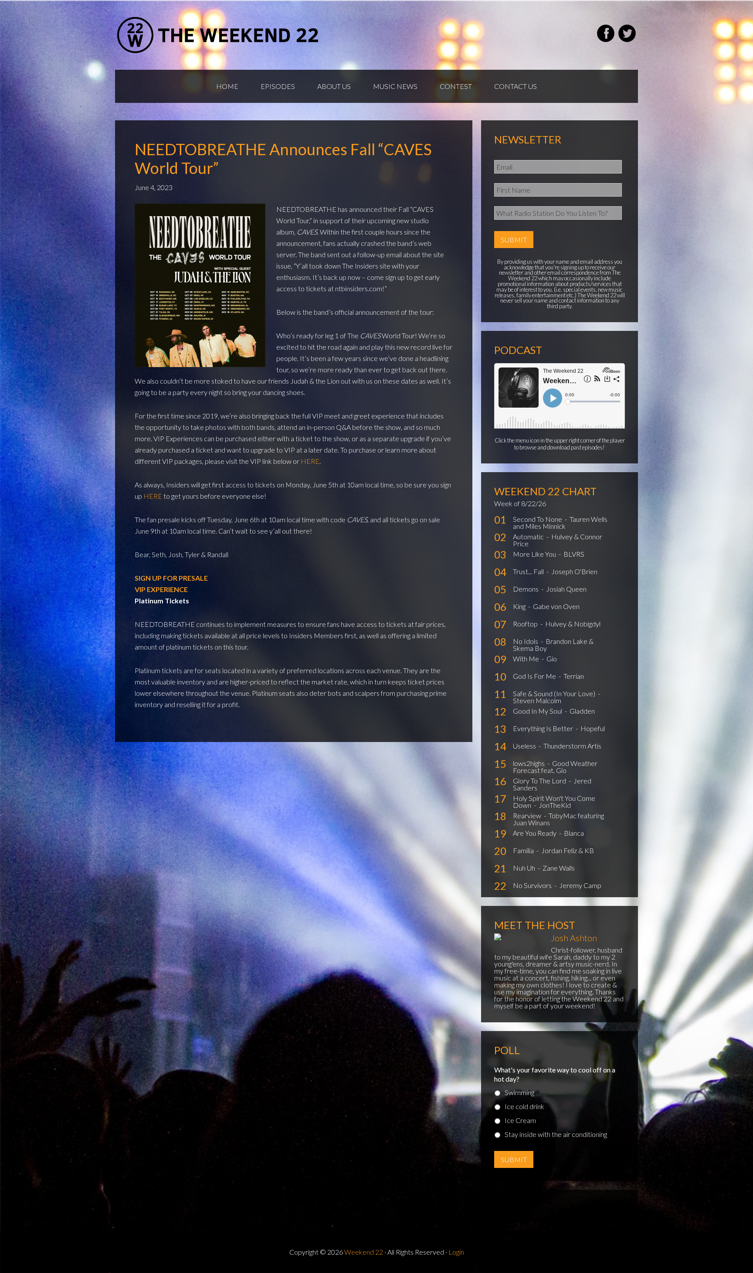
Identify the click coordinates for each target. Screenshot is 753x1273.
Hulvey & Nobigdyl (572, 623)
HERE (310, 461)
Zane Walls (559, 868)
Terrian (573, 676)
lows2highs (529, 763)
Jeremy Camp (580, 885)
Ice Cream (520, 1120)
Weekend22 (218, 35)
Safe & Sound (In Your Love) (555, 693)
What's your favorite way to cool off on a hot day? (554, 1074)
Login (456, 1252)
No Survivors (533, 885)
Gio (551, 658)
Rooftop (526, 623)
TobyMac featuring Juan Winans (558, 819)
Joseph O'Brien (574, 571)
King (520, 606)
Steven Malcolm (537, 700)
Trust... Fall (529, 571)
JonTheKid (555, 805)
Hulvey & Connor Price (557, 540)
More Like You (535, 554)
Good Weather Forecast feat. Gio (555, 766)
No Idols (526, 641)
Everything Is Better (543, 728)
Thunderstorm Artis (572, 746)
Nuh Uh (524, 868)
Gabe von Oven (556, 606)
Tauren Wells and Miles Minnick (560, 522)
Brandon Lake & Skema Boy (553, 644)
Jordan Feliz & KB (567, 850)
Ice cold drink (524, 1106)
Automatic (529, 536)
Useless (525, 746)
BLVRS (573, 554)
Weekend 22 (363, 1252)
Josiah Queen (566, 589)
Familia (524, 850)
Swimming (519, 1092)
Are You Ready (535, 833)
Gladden (582, 711)
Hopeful (592, 728)
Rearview (528, 815)
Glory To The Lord (540, 780)
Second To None (538, 519)
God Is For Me (535, 676)
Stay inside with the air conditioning (556, 1134)
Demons (526, 589)
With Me (526, 658)
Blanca (574, 833)
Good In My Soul (538, 711)
